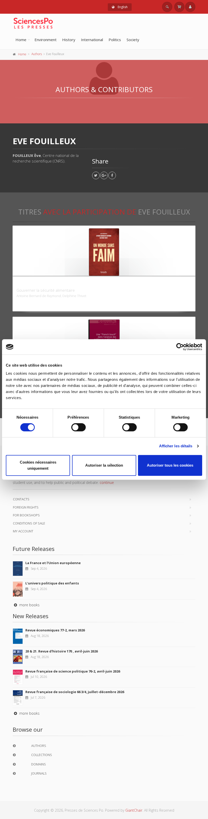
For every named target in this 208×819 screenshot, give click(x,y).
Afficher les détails (176, 446)
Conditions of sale (29, 523)
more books (29, 604)
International (92, 39)
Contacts (21, 499)
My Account (23, 531)
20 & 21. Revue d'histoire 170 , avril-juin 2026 (61, 651)
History (68, 39)
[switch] (78, 427)
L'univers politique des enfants (52, 583)
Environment (45, 39)
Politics (115, 39)
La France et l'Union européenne (53, 563)
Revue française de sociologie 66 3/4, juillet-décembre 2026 (74, 692)
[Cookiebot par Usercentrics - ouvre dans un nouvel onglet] (180, 347)
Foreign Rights (26, 507)
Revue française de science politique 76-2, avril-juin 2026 (72, 671)
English (122, 7)
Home (20, 39)
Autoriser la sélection (104, 465)
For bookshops (26, 515)
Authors (36, 54)
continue (107, 482)
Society (133, 39)
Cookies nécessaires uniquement (38, 465)
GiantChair (133, 810)
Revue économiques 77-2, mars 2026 (55, 630)
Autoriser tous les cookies (170, 465)
